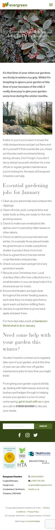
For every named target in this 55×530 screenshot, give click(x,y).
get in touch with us (30, 401)
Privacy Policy (33, 512)
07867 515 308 (37, 481)
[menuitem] (19, 435)
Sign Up (43, 426)
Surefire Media (34, 521)
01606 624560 (37, 476)
